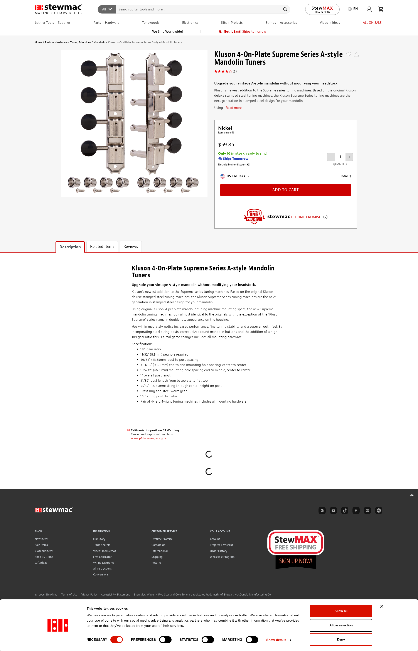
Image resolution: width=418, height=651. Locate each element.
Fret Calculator (102, 557)
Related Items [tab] (102, 246)
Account (215, 539)
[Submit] (285, 9)
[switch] (165, 639)
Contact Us (158, 545)
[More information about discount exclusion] (248, 164)
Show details (276, 640)
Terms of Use (69, 594)
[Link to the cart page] (380, 9)
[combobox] (194, 9)
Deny (341, 639)
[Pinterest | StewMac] (366, 511)
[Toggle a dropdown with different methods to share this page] (356, 54)
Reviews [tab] (130, 246)
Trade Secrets (101, 545)
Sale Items (41, 545)
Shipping (157, 557)
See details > (325, 216)
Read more (234, 108)
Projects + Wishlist (221, 545)
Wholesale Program (222, 557)
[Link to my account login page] (369, 9)
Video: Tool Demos (104, 551)
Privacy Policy (89, 594)
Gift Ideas (41, 563)
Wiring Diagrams (103, 563)
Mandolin (99, 42)
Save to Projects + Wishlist (348, 54)
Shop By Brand (44, 557)
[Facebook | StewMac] (355, 511)
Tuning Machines (80, 42)
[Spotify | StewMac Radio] (378, 511)
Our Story (99, 539)
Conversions (100, 574)
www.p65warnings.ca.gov (148, 438)
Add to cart (285, 189)
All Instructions (102, 568)
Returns (156, 563)
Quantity (340, 164)
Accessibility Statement (115, 594)
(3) (235, 71)
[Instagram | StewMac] (321, 511)
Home (38, 42)
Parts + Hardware (56, 42)
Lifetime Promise (162, 539)
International (160, 551)
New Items (42, 539)
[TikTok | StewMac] (344, 511)
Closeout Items (44, 551)
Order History (218, 551)
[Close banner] (381, 606)
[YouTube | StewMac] (332, 511)
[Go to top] (412, 495)
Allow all (340, 611)
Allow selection (341, 625)
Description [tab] (70, 247)
